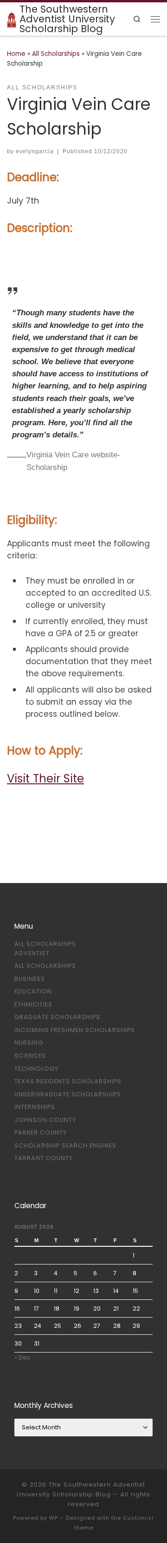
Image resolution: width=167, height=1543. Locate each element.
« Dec (22, 1357)
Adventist (32, 953)
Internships (34, 1107)
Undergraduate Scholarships (67, 1094)
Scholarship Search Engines (65, 1145)
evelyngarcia (35, 151)
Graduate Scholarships (57, 1017)
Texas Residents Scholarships (68, 1081)
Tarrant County (43, 1158)
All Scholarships (56, 53)
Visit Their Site (45, 778)
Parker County (40, 1132)
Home (16, 53)
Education (33, 991)
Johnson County (45, 1120)
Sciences (30, 1056)
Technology (36, 1069)
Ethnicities (33, 1004)
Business (29, 979)
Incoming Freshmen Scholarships (74, 1030)
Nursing (28, 1043)
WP (53, 1518)
